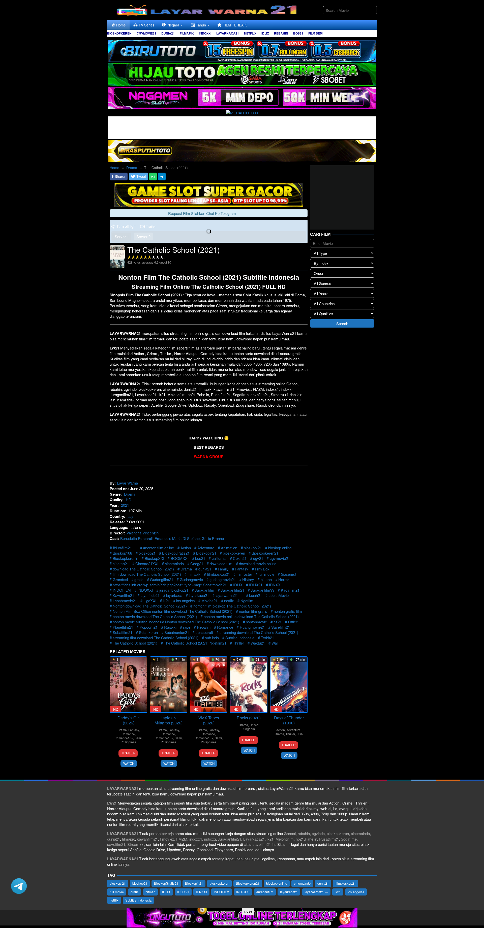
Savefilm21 (280, 627)
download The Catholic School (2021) (143, 568)
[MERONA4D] (242, 127)
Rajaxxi (170, 627)
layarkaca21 (199, 595)
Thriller (238, 643)
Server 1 (122, 236)
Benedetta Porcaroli (136, 538)
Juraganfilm (204, 590)
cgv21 (258, 558)
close (248, 911)
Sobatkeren (148, 632)
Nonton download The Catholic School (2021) (150, 606)
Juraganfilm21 (232, 590)
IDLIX (238, 584)
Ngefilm (246, 600)
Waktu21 (258, 643)
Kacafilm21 (290, 590)
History (248, 579)
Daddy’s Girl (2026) (128, 720)
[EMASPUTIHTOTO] (242, 150)
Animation (229, 547)
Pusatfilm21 (329, 839)
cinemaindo (174, 563)
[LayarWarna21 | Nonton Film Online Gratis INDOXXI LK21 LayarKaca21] (208, 9)
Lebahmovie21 (125, 600)
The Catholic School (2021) (135, 643)
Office (293, 621)
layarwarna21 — (229, 595)
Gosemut (288, 574)
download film (221, 563)
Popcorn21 (149, 627)
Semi (138, 738)
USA (299, 734)
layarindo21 (150, 595)
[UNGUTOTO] (242, 917)
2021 (125, 505)
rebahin (304, 833)
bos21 (200, 558)
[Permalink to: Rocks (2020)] (248, 685)
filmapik (194, 574)
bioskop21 (147, 553)
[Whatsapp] (153, 176)
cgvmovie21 (280, 558)
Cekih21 (240, 558)
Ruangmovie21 (252, 627)
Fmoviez (167, 839)
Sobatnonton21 (176, 632)
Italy (130, 516)
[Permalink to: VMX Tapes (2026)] (208, 685)
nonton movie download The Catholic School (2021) (155, 616)
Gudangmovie (191, 579)
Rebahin (203, 627)
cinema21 (121, 563)
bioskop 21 (253, 547)
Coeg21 (196, 563)
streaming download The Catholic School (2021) (259, 632)
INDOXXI (145, 590)
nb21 (300, 839)
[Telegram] (162, 176)
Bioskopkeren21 (265, 553)
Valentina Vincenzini (143, 532)
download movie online (257, 563)
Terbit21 (267, 637)
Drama (129, 494)
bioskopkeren (234, 553)
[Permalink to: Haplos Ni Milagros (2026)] (168, 685)
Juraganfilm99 (262, 590)
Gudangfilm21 (161, 579)
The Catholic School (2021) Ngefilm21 (195, 643)
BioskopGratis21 (176, 553)
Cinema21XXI (146, 563)
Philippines (128, 742)
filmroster (244, 574)
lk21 (166, 600)
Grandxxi (120, 579)
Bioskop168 (122, 553)
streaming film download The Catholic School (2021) (155, 637)
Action (185, 547)
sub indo (212, 637)
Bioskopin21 (206, 553)
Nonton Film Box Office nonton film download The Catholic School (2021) (172, 611)
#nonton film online (158, 547)
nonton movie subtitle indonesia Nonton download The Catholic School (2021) (176, 621)
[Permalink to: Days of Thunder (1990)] (288, 685)
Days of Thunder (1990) (289, 720)
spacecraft (204, 632)
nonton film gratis (253, 611)
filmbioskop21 (218, 574)
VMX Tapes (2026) (208, 720)
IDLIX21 (255, 584)
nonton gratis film (288, 611)
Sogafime (349, 839)
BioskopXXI (154, 558)
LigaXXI (149, 600)
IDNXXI (275, 584)
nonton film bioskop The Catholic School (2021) (232, 606)
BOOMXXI (180, 558)
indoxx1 (195, 839)
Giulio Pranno (213, 538)
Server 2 (143, 236)
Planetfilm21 (123, 627)
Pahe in (311, 839)
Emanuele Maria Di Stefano (177, 538)
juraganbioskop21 (173, 590)
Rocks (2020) (249, 718)
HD (128, 499)
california (219, 558)
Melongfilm (285, 839)
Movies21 (209, 600)
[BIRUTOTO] (242, 50)
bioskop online (280, 547)
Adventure (205, 547)
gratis (138, 579)
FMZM (181, 839)
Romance (225, 627)
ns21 (278, 621)
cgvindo (318, 833)
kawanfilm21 (147, 839)
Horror (283, 579)
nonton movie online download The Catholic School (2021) (251, 616)
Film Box (262, 568)
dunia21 (204, 568)
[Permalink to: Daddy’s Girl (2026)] (128, 685)
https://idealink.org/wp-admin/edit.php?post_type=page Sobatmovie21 (170, 584)
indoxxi (210, 839)
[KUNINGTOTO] (208, 194)
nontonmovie (256, 621)
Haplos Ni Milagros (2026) (169, 720)
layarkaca (174, 595)
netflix (229, 600)
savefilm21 (116, 844)
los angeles (185, 600)
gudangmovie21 (222, 579)
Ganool (290, 833)
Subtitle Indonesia (239, 637)
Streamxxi (135, 844)
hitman (266, 579)
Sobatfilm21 (122, 632)
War (274, 643)
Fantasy (241, 568)
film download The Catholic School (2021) (147, 574)
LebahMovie (278, 595)
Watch (128, 763)
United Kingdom (251, 727)
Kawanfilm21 (123, 595)
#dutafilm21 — (125, 547)
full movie (266, 574)
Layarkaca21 (254, 839)
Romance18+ (123, 738)
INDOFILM (122, 590)
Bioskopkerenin (125, 558)
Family (223, 568)
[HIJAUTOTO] (242, 73)
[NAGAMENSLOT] (242, 97)
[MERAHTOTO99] (242, 112)
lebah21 (255, 595)
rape (186, 627)
